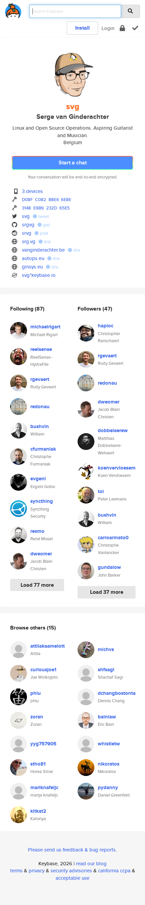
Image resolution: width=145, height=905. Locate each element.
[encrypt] (122, 28)
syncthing (41, 501)
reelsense (41, 349)
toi (101, 491)
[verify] (135, 28)
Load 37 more (106, 592)
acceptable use (72, 877)
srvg (26, 232)
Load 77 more (37, 585)
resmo (37, 531)
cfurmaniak (43, 449)
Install (82, 28)
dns (47, 241)
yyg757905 (43, 743)
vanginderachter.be (43, 249)
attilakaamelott (47, 646)
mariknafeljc (44, 787)
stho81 (38, 764)
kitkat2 (38, 811)
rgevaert (39, 379)
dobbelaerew (113, 430)
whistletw (109, 743)
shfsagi (106, 669)
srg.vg (28, 241)
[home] (13, 9)
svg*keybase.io (39, 275)
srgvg (28, 224)
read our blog (91, 863)
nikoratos (108, 764)
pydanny (108, 787)
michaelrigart (45, 326)
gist (46, 225)
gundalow (109, 567)
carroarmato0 (113, 537)
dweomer (41, 553)
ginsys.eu (32, 266)
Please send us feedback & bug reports (72, 849)
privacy (37, 870)
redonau (40, 406)
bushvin (39, 426)
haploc (105, 325)
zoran (36, 716)
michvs (106, 649)
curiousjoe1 (43, 669)
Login (108, 28)
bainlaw (107, 716)
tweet (43, 216)
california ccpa (114, 870)
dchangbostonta (117, 693)
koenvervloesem (117, 468)
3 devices (32, 191)
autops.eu (33, 258)
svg (26, 216)
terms (16, 870)
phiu (35, 693)
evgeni (38, 478)
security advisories (71, 870)
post (43, 233)
